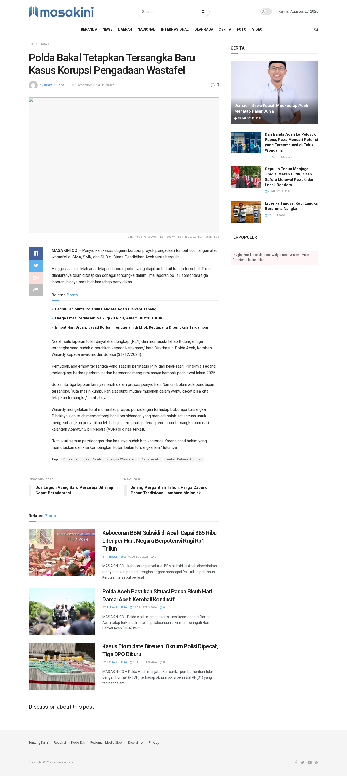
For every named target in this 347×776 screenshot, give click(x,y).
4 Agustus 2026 (278, 191)
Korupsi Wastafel (121, 459)
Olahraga (203, 29)
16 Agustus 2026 (144, 607)
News (108, 29)
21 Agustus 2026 (135, 556)
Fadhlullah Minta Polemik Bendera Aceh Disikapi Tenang (105, 309)
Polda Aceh (150, 459)
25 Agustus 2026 (249, 118)
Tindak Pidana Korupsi (183, 459)
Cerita (225, 29)
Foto (241, 29)
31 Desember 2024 (86, 85)
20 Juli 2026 (276, 215)
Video (257, 29)
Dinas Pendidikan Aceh (82, 459)
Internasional (175, 29)
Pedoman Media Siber (106, 743)
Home (33, 44)
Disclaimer (136, 743)
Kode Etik (78, 743)
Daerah (125, 29)
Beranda (89, 29)
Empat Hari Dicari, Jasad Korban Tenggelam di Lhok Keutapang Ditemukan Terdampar (132, 327)
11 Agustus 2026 (144, 662)
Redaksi (112, 556)
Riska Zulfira (54, 85)
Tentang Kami (39, 743)
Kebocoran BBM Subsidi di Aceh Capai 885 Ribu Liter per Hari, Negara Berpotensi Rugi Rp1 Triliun (159, 541)
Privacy (154, 743)
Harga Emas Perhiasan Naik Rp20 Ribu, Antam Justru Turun (108, 318)
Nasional (146, 29)
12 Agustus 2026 (279, 157)
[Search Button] (204, 12)
